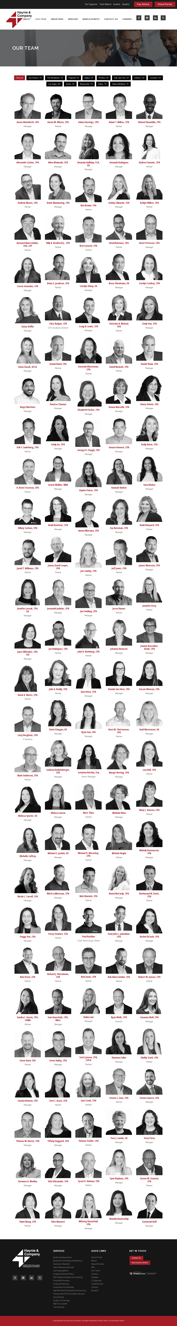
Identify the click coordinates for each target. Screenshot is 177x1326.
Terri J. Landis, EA (118, 1138)
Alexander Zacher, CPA (27, 162)
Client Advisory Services (63, 1267)
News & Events (97, 1264)
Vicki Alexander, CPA (58, 1181)
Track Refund (105, 4)
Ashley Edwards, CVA (119, 202)
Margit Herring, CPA (119, 772)
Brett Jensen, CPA (88, 245)
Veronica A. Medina (27, 1181)
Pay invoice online (140, 1263)
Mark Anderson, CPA (27, 775)
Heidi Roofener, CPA (58, 525)
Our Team (95, 1271)
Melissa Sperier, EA (27, 815)
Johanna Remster (119, 648)
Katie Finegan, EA (58, 729)
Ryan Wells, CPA (119, 1017)
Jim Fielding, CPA (88, 611)
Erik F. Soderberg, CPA (28, 447)
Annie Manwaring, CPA (58, 202)
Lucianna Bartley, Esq (88, 772)
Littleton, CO (139, 78)
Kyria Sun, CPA (88, 732)
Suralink (116, 4)
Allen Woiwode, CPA (58, 162)
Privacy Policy (103, 1321)
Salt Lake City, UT (121, 78)
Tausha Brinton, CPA (28, 1100)
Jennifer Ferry (149, 605)
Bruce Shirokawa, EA (119, 283)
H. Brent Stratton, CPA (28, 487)
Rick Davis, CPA (88, 976)
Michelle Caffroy (28, 856)
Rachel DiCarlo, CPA (149, 936)
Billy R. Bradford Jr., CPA (58, 243)
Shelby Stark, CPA (149, 1057)
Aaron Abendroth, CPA (28, 122)
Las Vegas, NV (54, 84)
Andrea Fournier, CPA (149, 162)
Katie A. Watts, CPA (27, 695)
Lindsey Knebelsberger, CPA (58, 771)
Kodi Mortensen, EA (149, 729)
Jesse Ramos (119, 608)
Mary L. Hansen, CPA (149, 810)
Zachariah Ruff (149, 1221)
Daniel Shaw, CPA (149, 364)
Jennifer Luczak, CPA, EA (27, 610)
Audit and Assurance (62, 1257)
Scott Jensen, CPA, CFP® (88, 1059)
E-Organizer (96, 1280)
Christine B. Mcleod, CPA (119, 325)
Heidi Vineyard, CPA (149, 525)
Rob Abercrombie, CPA (119, 977)
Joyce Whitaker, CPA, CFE (27, 653)
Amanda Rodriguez (119, 162)
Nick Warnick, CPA (88, 896)
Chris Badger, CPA (58, 323)
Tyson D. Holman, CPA (88, 1181)
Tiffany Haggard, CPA (58, 1141)
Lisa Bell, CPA (149, 769)
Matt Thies (88, 812)
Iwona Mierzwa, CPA (88, 530)
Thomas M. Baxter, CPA (27, 1141)
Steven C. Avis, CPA (118, 1098)
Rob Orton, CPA (27, 977)
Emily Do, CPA (58, 444)
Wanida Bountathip (119, 1218)
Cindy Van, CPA (149, 323)
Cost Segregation (60, 1271)
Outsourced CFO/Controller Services (69, 1294)
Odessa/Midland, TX (120, 84)
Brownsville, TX (86, 84)
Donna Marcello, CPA (119, 407)
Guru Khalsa (149, 484)
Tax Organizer (91, 4)
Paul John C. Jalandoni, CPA (119, 935)
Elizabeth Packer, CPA (88, 409)
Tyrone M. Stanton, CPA (149, 1180)
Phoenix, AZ (104, 78)
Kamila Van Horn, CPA (119, 689)
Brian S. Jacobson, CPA (58, 283)
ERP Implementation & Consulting (68, 1277)
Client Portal (165, 4)
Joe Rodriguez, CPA (58, 648)
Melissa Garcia (58, 812)
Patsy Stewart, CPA (58, 933)
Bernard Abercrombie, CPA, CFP (28, 244)
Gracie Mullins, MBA (58, 484)
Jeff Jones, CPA (119, 568)
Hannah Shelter (119, 487)
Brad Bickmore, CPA (119, 243)
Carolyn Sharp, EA (88, 286)
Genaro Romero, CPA (119, 447)
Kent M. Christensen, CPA (118, 731)
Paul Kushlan (88, 936)
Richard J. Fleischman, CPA (58, 975)
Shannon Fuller (119, 1057)
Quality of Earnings (61, 1300)
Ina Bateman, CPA (119, 528)
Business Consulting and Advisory (68, 1261)
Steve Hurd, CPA (28, 1060)
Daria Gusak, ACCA (27, 366)
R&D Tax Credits (60, 1304)
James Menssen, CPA (149, 565)
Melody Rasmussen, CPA (149, 852)
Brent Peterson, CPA (149, 243)
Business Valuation (61, 1264)
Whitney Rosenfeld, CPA (88, 1223)
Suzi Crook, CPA (88, 1100)
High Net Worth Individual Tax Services (69, 1290)
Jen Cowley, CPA (88, 571)
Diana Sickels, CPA (149, 404)
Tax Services (58, 1307)
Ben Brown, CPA (88, 205)
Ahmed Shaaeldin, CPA (149, 122)
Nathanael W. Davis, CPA (149, 895)
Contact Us (136, 1258)
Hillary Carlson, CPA (27, 528)
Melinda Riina (119, 812)
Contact (94, 1287)
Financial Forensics (61, 1280)
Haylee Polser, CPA (88, 490)
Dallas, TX (102, 84)
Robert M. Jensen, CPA (149, 977)
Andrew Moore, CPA (28, 202)
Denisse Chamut (58, 404)
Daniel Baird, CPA (58, 364)
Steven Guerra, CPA (149, 1098)
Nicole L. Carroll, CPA (28, 896)
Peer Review (58, 1297)
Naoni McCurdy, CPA (119, 893)
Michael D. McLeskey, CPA (88, 854)
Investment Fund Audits (63, 1287)
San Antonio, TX (35, 78)
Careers (94, 1274)
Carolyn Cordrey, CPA (149, 283)
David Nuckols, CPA (118, 366)
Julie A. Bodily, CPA (58, 689)
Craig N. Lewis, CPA (88, 326)
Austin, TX (70, 84)
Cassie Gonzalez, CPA (27, 286)
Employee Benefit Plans (63, 1274)
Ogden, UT (88, 78)
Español (125, 4)
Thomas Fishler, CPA (88, 1140)
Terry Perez (149, 1138)
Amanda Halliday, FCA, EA (88, 164)
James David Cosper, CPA (58, 567)
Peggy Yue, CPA (28, 936)
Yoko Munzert (58, 1221)
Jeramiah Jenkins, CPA (58, 608)
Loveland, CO (155, 78)
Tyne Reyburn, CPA (119, 1178)
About (94, 1261)
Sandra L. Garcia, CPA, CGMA (27, 1019)
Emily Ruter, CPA (149, 444)
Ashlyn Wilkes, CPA (149, 202)
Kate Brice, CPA (88, 691)
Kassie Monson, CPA (149, 689)
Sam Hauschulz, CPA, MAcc (58, 1019)
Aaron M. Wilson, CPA (58, 122)
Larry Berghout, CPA (28, 735)
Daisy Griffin (28, 326)
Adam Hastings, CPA (88, 122)
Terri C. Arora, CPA (58, 1100)
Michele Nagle (119, 853)
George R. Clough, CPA (88, 450)
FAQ (93, 1267)
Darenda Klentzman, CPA (88, 368)
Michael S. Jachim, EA (58, 853)
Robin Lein (89, 1017)
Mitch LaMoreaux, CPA (58, 893)
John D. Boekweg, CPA (89, 651)
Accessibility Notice (116, 1321)
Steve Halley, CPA (58, 1060)
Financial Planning (61, 1284)
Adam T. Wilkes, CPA (119, 122)
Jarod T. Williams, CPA (27, 568)
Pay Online (143, 4)
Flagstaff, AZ (74, 78)
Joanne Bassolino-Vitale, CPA (149, 647)
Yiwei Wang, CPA (27, 1221)
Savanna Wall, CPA (149, 1017)
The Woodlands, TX (55, 78)
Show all (19, 78)
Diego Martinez (27, 407)
